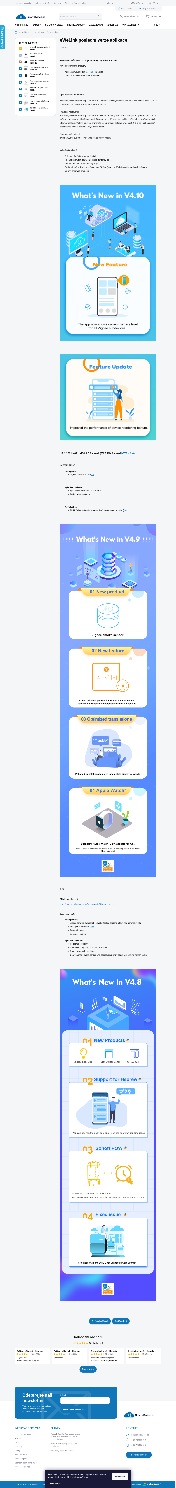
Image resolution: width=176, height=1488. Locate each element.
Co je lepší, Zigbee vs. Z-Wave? (62, 1451)
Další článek (119, 1321)
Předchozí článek (101, 1321)
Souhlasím (120, 1476)
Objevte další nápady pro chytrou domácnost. (64, 1444)
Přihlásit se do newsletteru (73, 1409)
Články (67, 3)
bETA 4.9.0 (127, 453)
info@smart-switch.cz (140, 1435)
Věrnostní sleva (80, 3)
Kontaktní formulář (138, 1455)
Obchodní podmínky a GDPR (26, 1463)
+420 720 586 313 (138, 1440)
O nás (47, 3)
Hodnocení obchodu (23, 3)
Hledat (99, 16)
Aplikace (38, 3)
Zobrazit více (88, 1369)
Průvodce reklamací (22, 1467)
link (91, 72)
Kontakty (57, 3)
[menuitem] (22, 25)
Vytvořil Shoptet (135, 1484)
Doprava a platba (21, 1459)
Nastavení (55, 1483)
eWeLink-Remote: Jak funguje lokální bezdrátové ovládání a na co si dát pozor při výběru (65, 1436)
